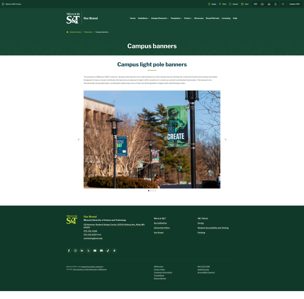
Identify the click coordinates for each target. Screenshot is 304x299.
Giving (201, 223)
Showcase (199, 18)
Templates (175, 18)
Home (133, 18)
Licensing (226, 18)
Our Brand (91, 18)
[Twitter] (88, 250)
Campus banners (101, 32)
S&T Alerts (203, 218)
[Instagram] (75, 250)
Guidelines (142, 18)
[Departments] (269, 4)
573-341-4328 (90, 231)
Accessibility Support (206, 272)
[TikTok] (107, 250)
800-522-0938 (204, 266)
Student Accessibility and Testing (213, 228)
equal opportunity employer (92, 267)
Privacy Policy (159, 269)
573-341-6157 (90, 235)
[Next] (225, 139)
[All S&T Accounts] (114, 250)
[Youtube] (94, 250)
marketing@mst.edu (93, 238)
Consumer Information (163, 272)
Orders (187, 18)
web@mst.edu (203, 269)
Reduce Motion (160, 278)
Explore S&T (295, 4)
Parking (201, 232)
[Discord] (101, 250)
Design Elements (159, 18)
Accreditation (160, 223)
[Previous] (78, 139)
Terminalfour (159, 275)
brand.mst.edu (75, 32)
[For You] (275, 4)
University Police (162, 228)
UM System (158, 266)
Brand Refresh (212, 18)
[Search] (283, 4)
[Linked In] (81, 250)
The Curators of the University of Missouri (90, 269)
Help (235, 18)
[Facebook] (68, 250)
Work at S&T (160, 218)
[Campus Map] (262, 4)
